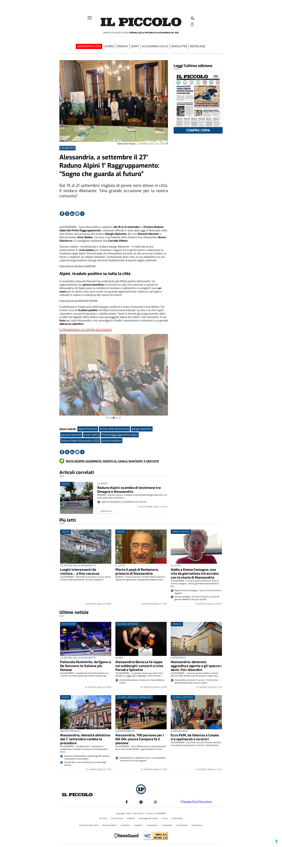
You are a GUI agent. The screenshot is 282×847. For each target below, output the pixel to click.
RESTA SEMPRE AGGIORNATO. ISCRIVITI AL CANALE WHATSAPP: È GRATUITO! (112, 461)
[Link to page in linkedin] (72, 213)
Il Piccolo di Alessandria (89, 825)
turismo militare (112, 440)
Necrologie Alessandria (148, 818)
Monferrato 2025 (89, 46)
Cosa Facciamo (117, 818)
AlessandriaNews (110, 825)
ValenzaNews (197, 825)
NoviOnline (125, 825)
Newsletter (179, 46)
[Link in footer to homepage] (141, 789)
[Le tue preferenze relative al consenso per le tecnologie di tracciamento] (276, 841)
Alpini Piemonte (87, 429)
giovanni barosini (71, 434)
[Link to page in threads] (82, 213)
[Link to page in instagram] (155, 802)
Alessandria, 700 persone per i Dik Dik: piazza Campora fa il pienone (139, 739)
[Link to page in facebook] (62, 213)
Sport (135, 46)
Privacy (165, 818)
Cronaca (122, 46)
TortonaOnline (182, 825)
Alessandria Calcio (155, 46)
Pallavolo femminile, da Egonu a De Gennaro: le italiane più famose (85, 666)
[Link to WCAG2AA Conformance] (154, 836)
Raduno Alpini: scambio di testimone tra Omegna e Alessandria (129, 489)
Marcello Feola (126, 143)
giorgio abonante (142, 429)
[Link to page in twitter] (67, 213)
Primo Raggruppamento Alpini (120, 434)
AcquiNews (138, 825)
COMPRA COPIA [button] (198, 130)
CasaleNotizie (152, 825)
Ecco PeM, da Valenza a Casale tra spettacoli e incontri (195, 737)
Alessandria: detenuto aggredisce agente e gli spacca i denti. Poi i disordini (196, 666)
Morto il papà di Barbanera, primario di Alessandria (137, 571)
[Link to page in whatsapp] (77, 213)
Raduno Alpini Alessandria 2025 (80, 440)
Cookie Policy (177, 818)
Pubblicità (131, 818)
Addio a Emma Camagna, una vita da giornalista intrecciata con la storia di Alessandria (195, 573)
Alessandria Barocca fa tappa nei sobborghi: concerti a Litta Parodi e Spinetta (139, 666)
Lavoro (108, 46)
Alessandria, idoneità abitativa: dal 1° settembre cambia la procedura (85, 739)
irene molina (91, 434)
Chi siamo (103, 818)
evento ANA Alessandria (114, 429)
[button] (192, 18)
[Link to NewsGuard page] (127, 836)
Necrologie (197, 46)
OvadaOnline (167, 825)
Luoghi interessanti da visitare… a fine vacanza (79, 571)
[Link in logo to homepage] (141, 23)
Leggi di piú (106, 511)
